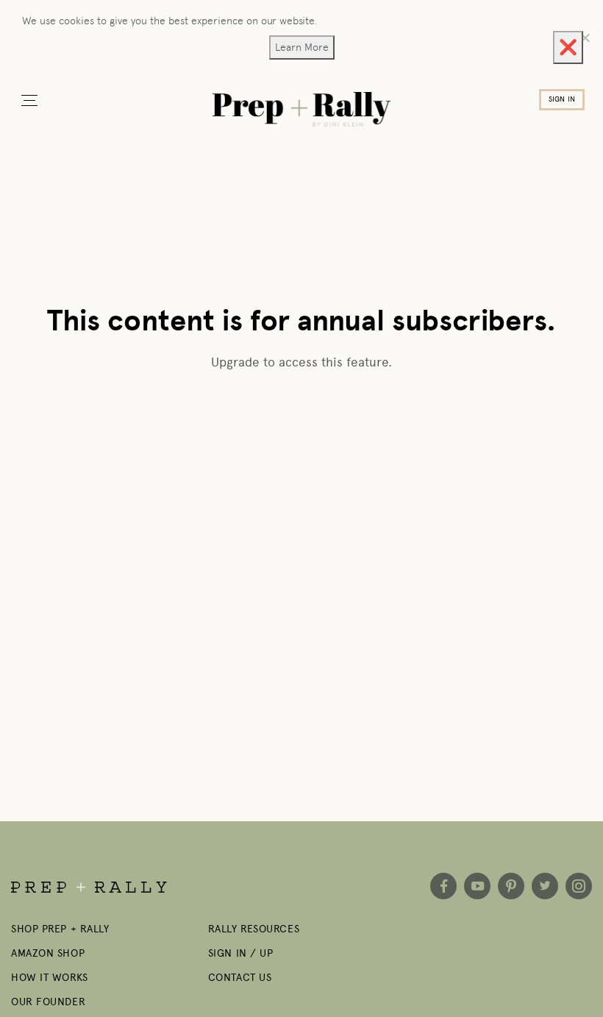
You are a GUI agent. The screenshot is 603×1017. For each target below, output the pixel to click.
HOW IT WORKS (49, 977)
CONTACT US (240, 977)
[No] (584, 37)
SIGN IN (562, 99)
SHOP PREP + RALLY (60, 929)
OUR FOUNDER (48, 1002)
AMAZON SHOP (48, 953)
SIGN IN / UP (241, 953)
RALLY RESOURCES (253, 929)
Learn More (302, 47)
